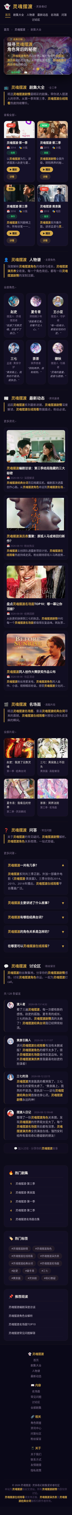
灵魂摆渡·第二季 (25, 1210)
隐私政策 (36, 1470)
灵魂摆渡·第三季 (25, 1183)
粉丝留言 (36, 1439)
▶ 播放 (13, 169)
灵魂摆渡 (20, 29)
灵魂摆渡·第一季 (25, 1201)
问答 (64, 14)
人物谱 (31, 14)
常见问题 (36, 1397)
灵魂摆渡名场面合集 (28, 1219)
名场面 (55, 14)
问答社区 (36, 1433)
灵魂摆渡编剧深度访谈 (22, 1307)
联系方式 (36, 1459)
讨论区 (36, 19)
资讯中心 (36, 1428)
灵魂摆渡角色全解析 (21, 1315)
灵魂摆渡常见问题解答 (22, 1333)
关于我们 (36, 1454)
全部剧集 (36, 1407)
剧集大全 (18, 14)
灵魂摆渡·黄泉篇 (25, 1192)
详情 (12, 176)
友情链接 (36, 1465)
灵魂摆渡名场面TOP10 (22, 1324)
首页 (8, 14)
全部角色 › (10, 287)
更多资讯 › (10, 421)
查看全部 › (10, 115)
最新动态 (42, 14)
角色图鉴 (36, 1422)
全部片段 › (10, 732)
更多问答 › (10, 853)
